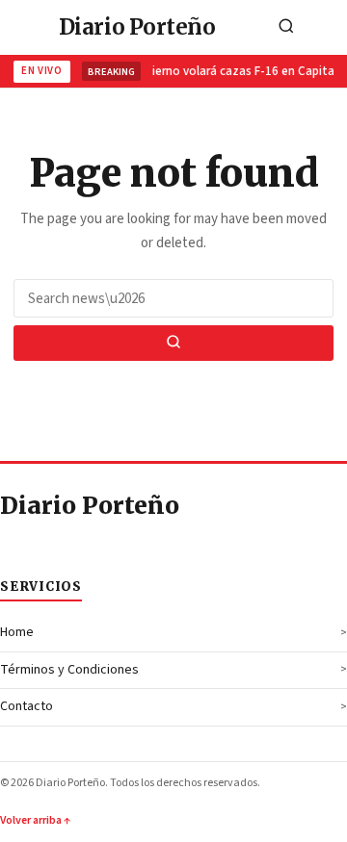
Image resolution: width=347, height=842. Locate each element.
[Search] (286, 27)
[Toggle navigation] (327, 27)
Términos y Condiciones (69, 669)
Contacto (26, 706)
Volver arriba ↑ (35, 820)
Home (17, 632)
